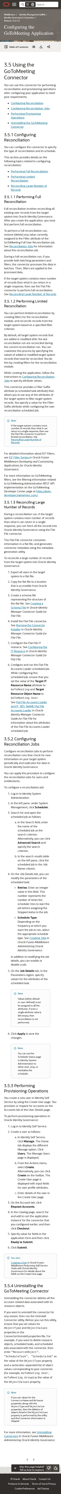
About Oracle (29, 1478)
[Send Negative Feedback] (49, 1468)
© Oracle (15, 1478)
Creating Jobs (37, 938)
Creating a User (19, 1262)
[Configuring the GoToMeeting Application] (33, 47)
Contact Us (44, 1478)
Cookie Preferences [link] (25, 1488)
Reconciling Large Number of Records (32, 294)
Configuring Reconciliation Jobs (30, 108)
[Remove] (33, 4)
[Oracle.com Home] (6, 4)
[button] (14, 4)
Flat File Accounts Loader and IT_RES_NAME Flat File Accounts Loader (29, 706)
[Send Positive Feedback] (56, 1468)
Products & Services (18, 1483)
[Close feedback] (15, 1468)
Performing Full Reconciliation (29, 171)
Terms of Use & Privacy (44, 1483)
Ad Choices (43, 1488)
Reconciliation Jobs (21, 246)
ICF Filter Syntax (19, 457)
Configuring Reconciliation (27, 103)
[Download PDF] (41, 47)
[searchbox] (47, 4)
